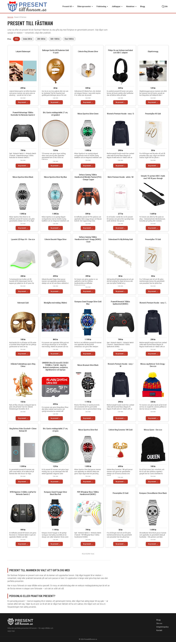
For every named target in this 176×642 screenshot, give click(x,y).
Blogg (142, 6)
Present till (68, 6)
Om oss (159, 623)
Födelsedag (102, 6)
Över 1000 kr (69, 39)
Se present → (23, 102)
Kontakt (159, 630)
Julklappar (117, 6)
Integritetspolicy (162, 627)
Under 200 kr (27, 39)
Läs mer (23, 98)
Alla (16, 39)
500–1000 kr (55, 39)
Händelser (131, 6)
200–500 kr (41, 39)
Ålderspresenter (85, 6)
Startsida (10, 17)
